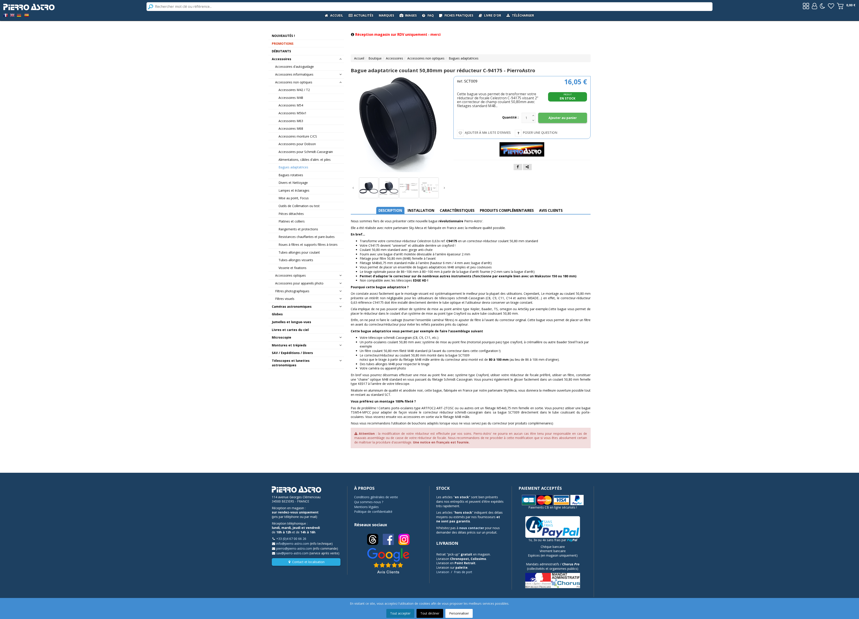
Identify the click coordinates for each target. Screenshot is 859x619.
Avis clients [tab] (551, 210)
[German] (19, 15)
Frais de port (463, 572)
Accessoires (394, 58)
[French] (5, 15)
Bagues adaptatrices (463, 58)
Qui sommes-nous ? (368, 502)
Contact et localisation (308, 562)
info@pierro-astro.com (292, 543)
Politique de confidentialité (373, 511)
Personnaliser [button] (459, 613)
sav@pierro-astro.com (292, 553)
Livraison (442, 572)
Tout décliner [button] (429, 613)
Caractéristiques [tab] (457, 210)
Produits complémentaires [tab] (507, 210)
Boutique (375, 58)
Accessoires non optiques (425, 58)
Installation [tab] (421, 210)
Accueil (359, 58)
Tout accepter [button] (400, 613)
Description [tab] (390, 210)
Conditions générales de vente (376, 497)
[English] (12, 15)
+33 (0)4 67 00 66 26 (291, 538)
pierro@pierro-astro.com (294, 548)
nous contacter (471, 528)
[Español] (26, 15)
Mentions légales (366, 507)
